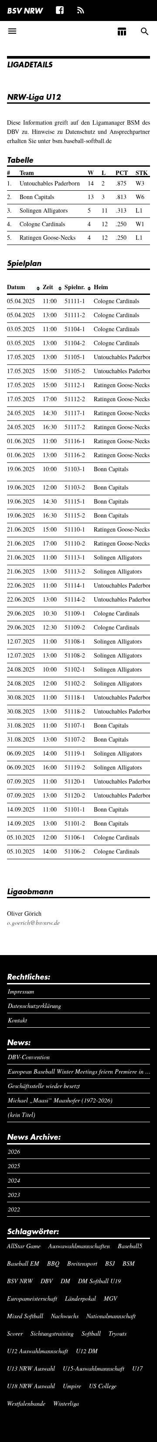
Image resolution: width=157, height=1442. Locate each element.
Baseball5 (130, 1246)
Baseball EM (23, 1263)
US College (102, 1386)
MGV (110, 1298)
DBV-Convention (29, 1057)
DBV (47, 1281)
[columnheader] (25, 287)
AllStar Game (24, 1246)
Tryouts (117, 1333)
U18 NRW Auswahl (31, 1386)
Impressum (21, 991)
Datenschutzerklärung (34, 1005)
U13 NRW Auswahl (31, 1368)
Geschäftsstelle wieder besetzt (44, 1086)
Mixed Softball (25, 1316)
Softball (91, 1333)
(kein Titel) (21, 1114)
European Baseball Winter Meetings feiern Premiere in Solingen (79, 1071)
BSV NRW (24, 10)
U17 (137, 1368)
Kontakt (17, 1020)
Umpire (72, 1386)
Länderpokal (80, 1298)
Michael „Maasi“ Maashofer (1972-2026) (60, 1100)
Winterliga (66, 1403)
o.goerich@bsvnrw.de (33, 922)
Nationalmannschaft (111, 1316)
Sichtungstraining (52, 1333)
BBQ (53, 1263)
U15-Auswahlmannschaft (93, 1368)
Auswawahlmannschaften (79, 1246)
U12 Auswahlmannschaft (37, 1351)
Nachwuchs (64, 1316)
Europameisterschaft (32, 1298)
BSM (129, 1263)
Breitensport (82, 1263)
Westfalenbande (26, 1403)
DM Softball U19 (99, 1281)
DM (65, 1281)
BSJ (110, 1263)
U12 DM (87, 1351)
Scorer (15, 1333)
